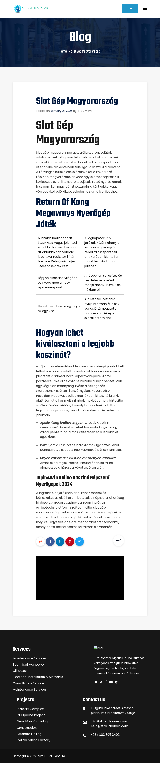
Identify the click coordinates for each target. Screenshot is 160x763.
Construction (27, 727)
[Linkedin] (60, 541)
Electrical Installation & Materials (38, 677)
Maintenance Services (30, 658)
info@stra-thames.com (109, 721)
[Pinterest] (69, 541)
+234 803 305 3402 (105, 734)
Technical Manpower (29, 664)
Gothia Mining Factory (33, 740)
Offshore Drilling (29, 734)
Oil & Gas (20, 671)
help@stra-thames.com (109, 726)
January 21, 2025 (61, 111)
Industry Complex (30, 709)
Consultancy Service (28, 683)
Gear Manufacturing (32, 721)
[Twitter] (79, 541)
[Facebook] (50, 541)
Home (63, 52)
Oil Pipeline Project (31, 715)
